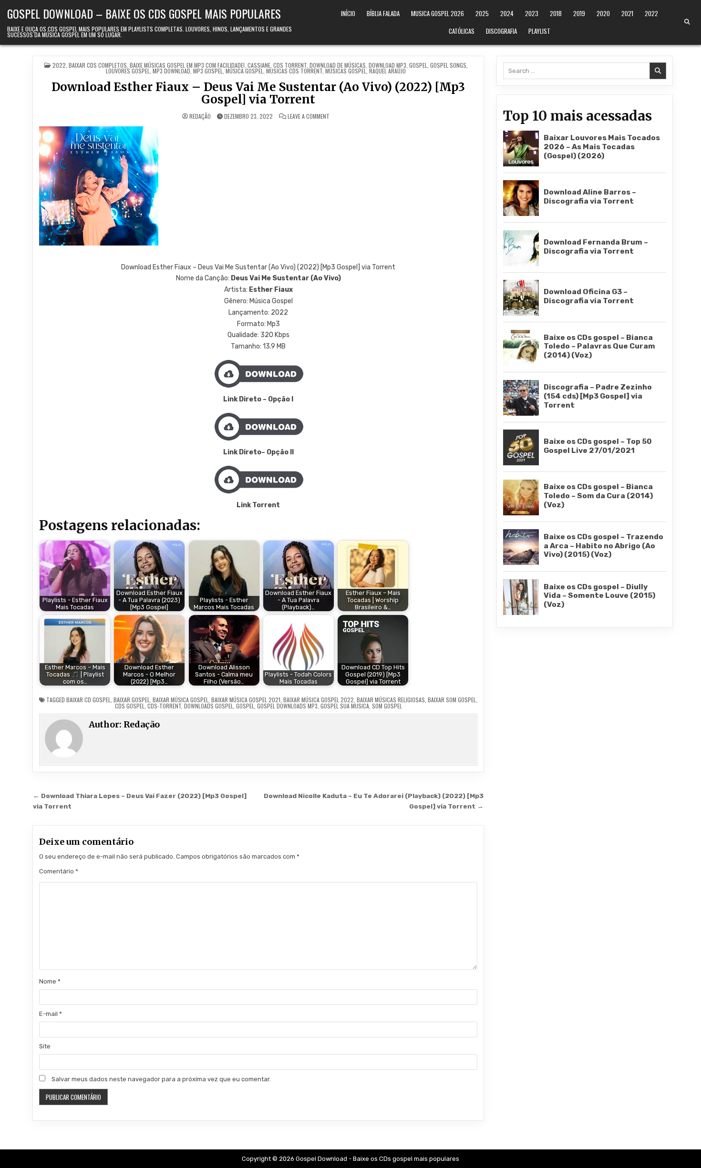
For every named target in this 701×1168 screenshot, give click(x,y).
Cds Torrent (290, 65)
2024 (507, 13)
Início (348, 13)
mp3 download (171, 71)
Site (45, 1046)
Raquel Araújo (387, 71)
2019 (579, 13)
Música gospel (244, 71)
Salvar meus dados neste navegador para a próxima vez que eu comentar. (161, 1079)
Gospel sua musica (344, 706)
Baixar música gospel (180, 700)
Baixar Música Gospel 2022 (318, 700)
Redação (200, 116)
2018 (556, 13)
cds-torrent (164, 706)
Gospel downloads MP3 (287, 706)
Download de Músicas (337, 65)
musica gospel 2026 (437, 13)
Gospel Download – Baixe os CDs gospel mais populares (144, 13)
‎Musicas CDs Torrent (294, 71)
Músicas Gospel (345, 71)
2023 (531, 13)
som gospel (387, 706)
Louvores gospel (128, 71)
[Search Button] (687, 22)
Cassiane (258, 65)
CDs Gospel (129, 706)
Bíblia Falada (383, 13)
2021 (627, 13)
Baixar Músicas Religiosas (391, 700)
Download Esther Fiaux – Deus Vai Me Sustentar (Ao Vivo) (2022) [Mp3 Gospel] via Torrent (258, 93)
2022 (651, 13)
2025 (482, 13)
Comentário (58, 871)
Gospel (418, 65)
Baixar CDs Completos (98, 65)
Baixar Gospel (131, 700)
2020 (603, 13)
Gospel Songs (448, 65)
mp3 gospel (208, 71)
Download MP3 (387, 65)
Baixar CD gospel (88, 700)
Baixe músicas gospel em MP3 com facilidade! (187, 65)
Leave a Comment (309, 116)
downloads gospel (208, 706)
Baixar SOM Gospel (452, 700)
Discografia (501, 31)
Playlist (539, 31)
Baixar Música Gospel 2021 (245, 700)
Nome (50, 981)
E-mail (50, 1013)
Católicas (461, 31)
